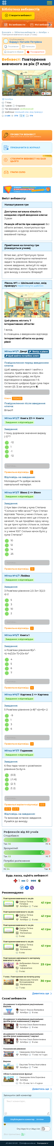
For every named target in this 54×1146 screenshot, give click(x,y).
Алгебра (43, 32)
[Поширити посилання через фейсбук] (27, 888)
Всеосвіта (6, 32)
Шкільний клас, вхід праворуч (29, 112)
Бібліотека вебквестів (25, 32)
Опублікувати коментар (27, 1119)
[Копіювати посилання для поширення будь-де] (22, 888)
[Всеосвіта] (4, 2)
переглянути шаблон (30, 285)
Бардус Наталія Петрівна (25, 42)
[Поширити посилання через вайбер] (32, 888)
